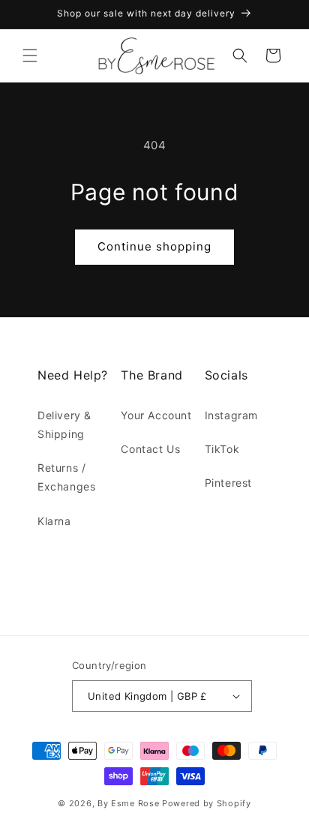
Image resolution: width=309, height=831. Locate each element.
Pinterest (228, 482)
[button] (30, 55)
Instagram (231, 415)
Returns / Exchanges (66, 477)
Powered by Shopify (206, 803)
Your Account (156, 415)
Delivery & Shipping (65, 424)
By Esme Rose (128, 803)
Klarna (54, 520)
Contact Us (150, 448)
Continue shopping (155, 246)
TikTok (222, 448)
